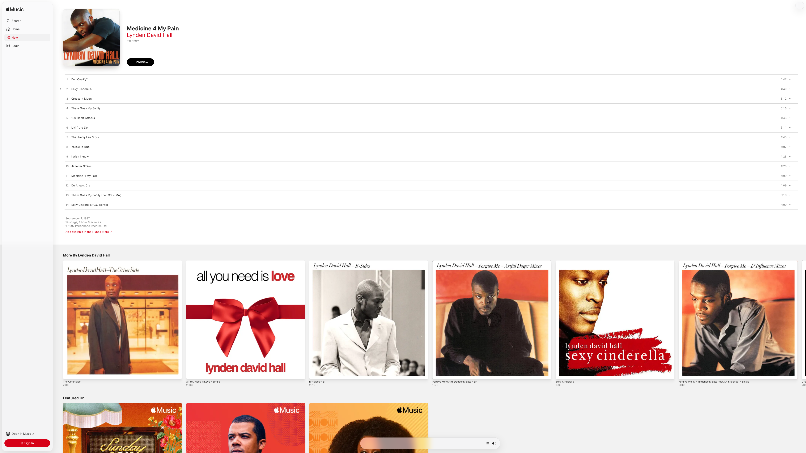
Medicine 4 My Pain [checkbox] (84, 175)
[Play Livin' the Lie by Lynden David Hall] (67, 128)
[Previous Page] (59, 319)
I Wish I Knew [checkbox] (80, 156)
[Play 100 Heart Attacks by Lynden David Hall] (67, 118)
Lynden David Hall (149, 35)
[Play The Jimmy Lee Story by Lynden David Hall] (67, 137)
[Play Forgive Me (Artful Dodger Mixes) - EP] (437, 374)
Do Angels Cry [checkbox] (80, 185)
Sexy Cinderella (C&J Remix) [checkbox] (89, 204)
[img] (15, 9)
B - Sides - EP (318, 262)
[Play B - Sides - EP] (314, 374)
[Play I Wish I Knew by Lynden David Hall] (67, 157)
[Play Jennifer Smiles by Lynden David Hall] (67, 166)
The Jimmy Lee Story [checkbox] (85, 137)
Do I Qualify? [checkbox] (79, 79)
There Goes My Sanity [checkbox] (86, 108)
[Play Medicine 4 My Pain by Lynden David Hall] (67, 176)
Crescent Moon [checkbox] (81, 98)
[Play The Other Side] (68, 374)
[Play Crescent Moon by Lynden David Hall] (67, 99)
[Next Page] (802, 319)
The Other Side (73, 262)
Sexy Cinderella (566, 262)
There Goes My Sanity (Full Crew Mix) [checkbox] (96, 195)
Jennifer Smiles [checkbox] (81, 166)
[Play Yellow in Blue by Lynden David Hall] (67, 147)
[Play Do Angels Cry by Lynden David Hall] (67, 185)
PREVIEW (781, 79)
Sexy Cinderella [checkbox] (81, 89)
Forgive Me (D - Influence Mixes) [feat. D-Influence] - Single (718, 262)
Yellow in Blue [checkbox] (80, 146)
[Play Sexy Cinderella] (561, 374)
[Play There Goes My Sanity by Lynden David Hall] (67, 108)
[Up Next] (487, 443)
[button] (27, 20)
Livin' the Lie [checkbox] (79, 127)
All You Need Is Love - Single (205, 262)
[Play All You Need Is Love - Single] (191, 374)
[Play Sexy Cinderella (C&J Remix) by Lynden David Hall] (67, 205)
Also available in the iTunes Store (87, 231)
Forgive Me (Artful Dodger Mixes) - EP (457, 262)
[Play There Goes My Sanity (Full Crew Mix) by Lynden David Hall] (67, 195)
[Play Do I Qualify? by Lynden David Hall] (67, 79)
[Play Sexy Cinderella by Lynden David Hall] (67, 89)
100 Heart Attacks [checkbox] (83, 118)
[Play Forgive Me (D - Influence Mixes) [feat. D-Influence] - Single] (684, 374)
